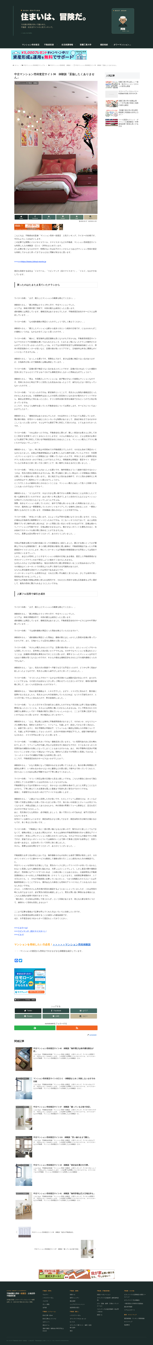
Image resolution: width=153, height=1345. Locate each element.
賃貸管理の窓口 (74, 1307)
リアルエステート (129, 1310)
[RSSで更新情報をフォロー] (77, 1028)
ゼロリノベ (46, 1322)
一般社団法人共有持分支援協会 (133, 1303)
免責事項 (127, 1325)
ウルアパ (45, 1294)
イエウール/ (23, 928)
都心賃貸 (72, 1301)
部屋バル (72, 1294)
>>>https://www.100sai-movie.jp (32, 262)
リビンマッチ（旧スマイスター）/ (32, 931)
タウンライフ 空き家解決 (131, 1300)
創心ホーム (46, 1325)
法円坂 (45, 1307)
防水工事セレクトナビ (49, 1318)
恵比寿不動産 (128, 1307)
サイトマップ (128, 1321)
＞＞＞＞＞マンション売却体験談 (72, 944)
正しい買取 (46, 1304)
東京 (71, 1331)
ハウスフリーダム (48, 1298)
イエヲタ (45, 1301)
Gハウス (72, 1322)
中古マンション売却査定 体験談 (26, 999)
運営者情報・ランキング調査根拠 (134, 1318)
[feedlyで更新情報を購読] (34, 1028)
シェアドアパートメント (77, 1304)
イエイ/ (21, 935)
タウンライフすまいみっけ (78, 1318)
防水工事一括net (48, 1315)
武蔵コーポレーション (104, 1294)
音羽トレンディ (74, 1298)
